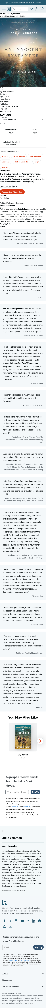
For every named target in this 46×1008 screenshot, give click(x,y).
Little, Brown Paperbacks (10, 106)
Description (5, 170)
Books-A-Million (35, 156)
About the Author (7, 205)
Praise (2, 226)
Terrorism (20, 203)
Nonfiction (4, 198)
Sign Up (35, 792)
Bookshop (5, 161)
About (5, 973)
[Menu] (4, 9)
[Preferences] (31, 9)
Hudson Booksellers (22, 161)
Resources (7, 980)
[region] (23, 741)
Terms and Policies (10, 986)
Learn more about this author (13, 890)
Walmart (5, 167)
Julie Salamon (8, 91)
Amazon (5, 156)
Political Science (7, 203)
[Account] (37, 9)
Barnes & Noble (19, 156)
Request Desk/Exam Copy (12, 192)
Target (36, 161)
